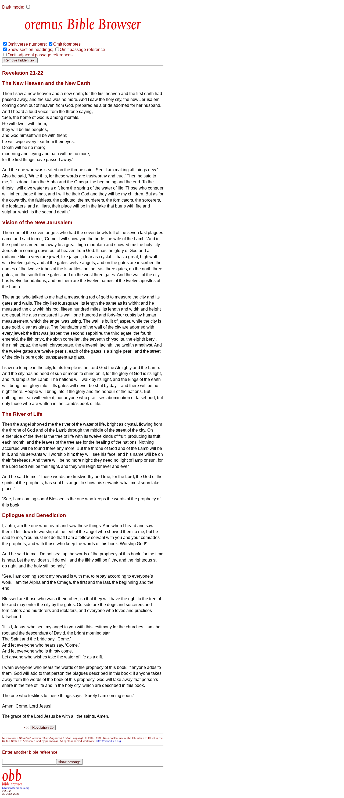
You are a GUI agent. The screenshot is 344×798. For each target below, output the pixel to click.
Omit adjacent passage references (40, 55)
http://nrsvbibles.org (108, 740)
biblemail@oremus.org (16, 787)
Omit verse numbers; (27, 44)
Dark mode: (13, 7)
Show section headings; (30, 49)
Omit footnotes (67, 44)
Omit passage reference (82, 49)
